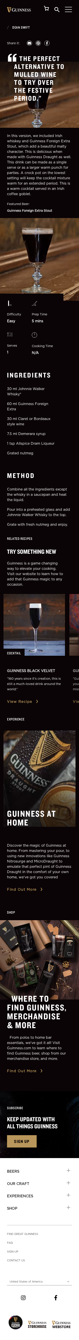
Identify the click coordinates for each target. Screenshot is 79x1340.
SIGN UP (22, 1141)
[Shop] (46, 9)
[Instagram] (23, 1297)
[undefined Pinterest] (38, 43)
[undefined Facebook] (47, 43)
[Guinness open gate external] (16, 1322)
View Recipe (19, 701)
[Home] (19, 9)
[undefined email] (29, 43)
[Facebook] (55, 1297)
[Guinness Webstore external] (61, 1324)
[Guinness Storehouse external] (37, 1324)
